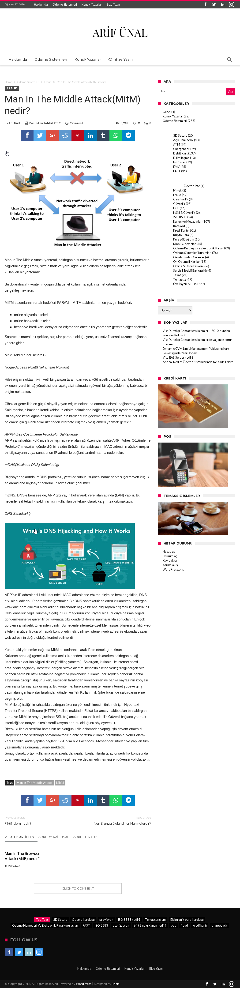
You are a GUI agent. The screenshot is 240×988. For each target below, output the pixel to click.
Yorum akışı (171, 565)
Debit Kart (180, 153)
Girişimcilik (180, 199)
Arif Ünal (14, 123)
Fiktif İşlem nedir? (18, 820)
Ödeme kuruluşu (83, 919)
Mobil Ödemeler (184, 244)
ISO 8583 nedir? (129, 919)
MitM (60, 783)
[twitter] (40, 135)
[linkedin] (90, 135)
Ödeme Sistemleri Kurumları (192, 253)
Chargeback (181, 149)
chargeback (219, 925)
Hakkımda (41, 4)
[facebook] (27, 135)
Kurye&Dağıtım (183, 239)
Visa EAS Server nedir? (178, 357)
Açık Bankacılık (183, 140)
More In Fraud (85, 837)
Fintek (177, 190)
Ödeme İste (192, 186)
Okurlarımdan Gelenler (188, 257)
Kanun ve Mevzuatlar (187, 221)
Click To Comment (78, 888)
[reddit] (65, 135)
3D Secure (180, 135)
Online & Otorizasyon (188, 266)
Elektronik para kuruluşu (187, 919)
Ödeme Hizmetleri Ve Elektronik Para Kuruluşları (45, 925)
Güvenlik (179, 204)
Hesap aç (169, 551)
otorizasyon (121, 925)
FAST (176, 171)
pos (173, 925)
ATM (176, 144)
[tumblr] (103, 135)
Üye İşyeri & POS (185, 284)
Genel (167, 112)
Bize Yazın (113, 4)
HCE (176, 208)
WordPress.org (173, 569)
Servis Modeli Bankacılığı (190, 270)
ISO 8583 (180, 217)
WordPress (83, 984)
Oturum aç (170, 556)
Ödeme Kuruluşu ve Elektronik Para (197, 248)
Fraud (48, 82)
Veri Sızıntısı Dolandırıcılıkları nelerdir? (122, 820)
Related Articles (19, 837)
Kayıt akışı (170, 560)
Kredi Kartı (180, 230)
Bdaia (116, 984)
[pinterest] (77, 135)
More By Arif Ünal (53, 837)
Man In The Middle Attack (34, 783)
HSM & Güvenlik (184, 212)
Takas (177, 275)
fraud (184, 925)
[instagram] (231, 4)
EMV (176, 167)
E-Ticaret (179, 162)
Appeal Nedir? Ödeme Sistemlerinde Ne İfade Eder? (198, 362)
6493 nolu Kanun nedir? (150, 925)
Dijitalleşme (181, 158)
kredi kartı (200, 925)
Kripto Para (181, 235)
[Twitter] (214, 4)
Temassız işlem (155, 919)
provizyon (106, 919)
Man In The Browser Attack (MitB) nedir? (22, 856)
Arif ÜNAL (120, 32)
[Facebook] (205, 4)
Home (8, 82)
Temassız (179, 279)
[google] (52, 135)
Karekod (179, 226)
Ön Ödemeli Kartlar (186, 261)
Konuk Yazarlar (92, 4)
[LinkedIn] (223, 4)
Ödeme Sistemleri (64, 4)
